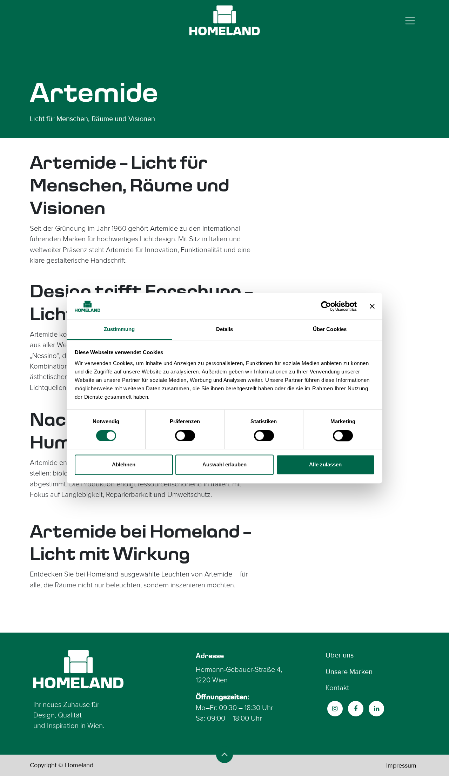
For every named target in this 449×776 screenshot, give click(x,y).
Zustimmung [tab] (119, 329)
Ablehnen (123, 465)
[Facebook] (355, 708)
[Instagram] (335, 708)
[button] (224, 754)
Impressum (401, 765)
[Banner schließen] (372, 306)
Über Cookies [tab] (330, 329)
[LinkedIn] (376, 708)
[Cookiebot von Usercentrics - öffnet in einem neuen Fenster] (326, 306)
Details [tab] (224, 329)
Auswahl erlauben (224, 465)
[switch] (185, 435)
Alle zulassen (325, 465)
